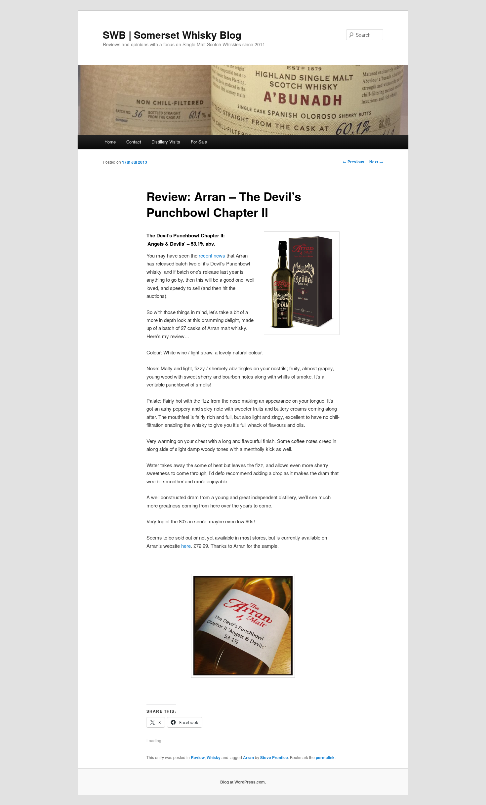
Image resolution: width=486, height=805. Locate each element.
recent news (212, 255)
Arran (248, 757)
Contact (133, 142)
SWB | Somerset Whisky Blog (172, 34)
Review (198, 757)
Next (376, 162)
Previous (353, 162)
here (186, 545)
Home (110, 142)
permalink (325, 757)
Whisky (214, 757)
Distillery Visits (165, 142)
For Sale (199, 142)
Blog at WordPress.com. (243, 782)
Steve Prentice (274, 757)
